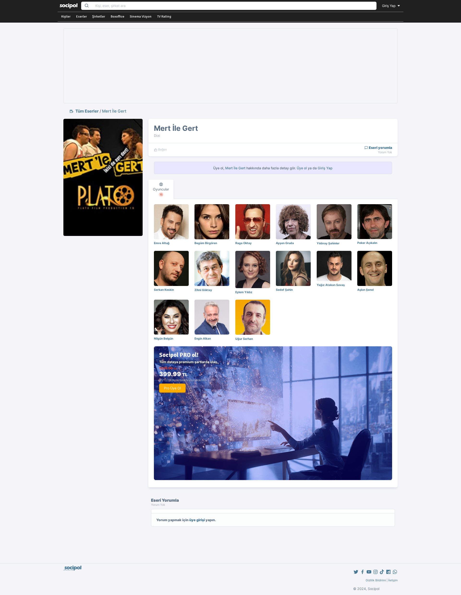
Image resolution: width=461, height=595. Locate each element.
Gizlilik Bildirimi (376, 580)
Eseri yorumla (380, 148)
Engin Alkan (202, 338)
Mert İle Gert (114, 111)
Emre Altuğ (162, 243)
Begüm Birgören (205, 243)
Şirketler (98, 16)
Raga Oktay (243, 243)
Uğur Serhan (244, 339)
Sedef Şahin (284, 289)
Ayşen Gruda (285, 243)
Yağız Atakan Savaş (331, 285)
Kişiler (66, 16)
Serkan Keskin (164, 289)
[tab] (161, 189)
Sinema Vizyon (141, 16)
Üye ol (302, 168)
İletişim (393, 580)
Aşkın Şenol (365, 289)
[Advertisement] (230, 66)
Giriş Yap (389, 6)
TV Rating (164, 16)
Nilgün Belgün (163, 338)
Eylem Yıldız (243, 292)
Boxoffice (117, 16)
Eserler (81, 16)
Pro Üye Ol (172, 388)
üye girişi (197, 520)
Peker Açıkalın (367, 243)
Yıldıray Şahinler (328, 243)
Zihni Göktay (203, 290)
